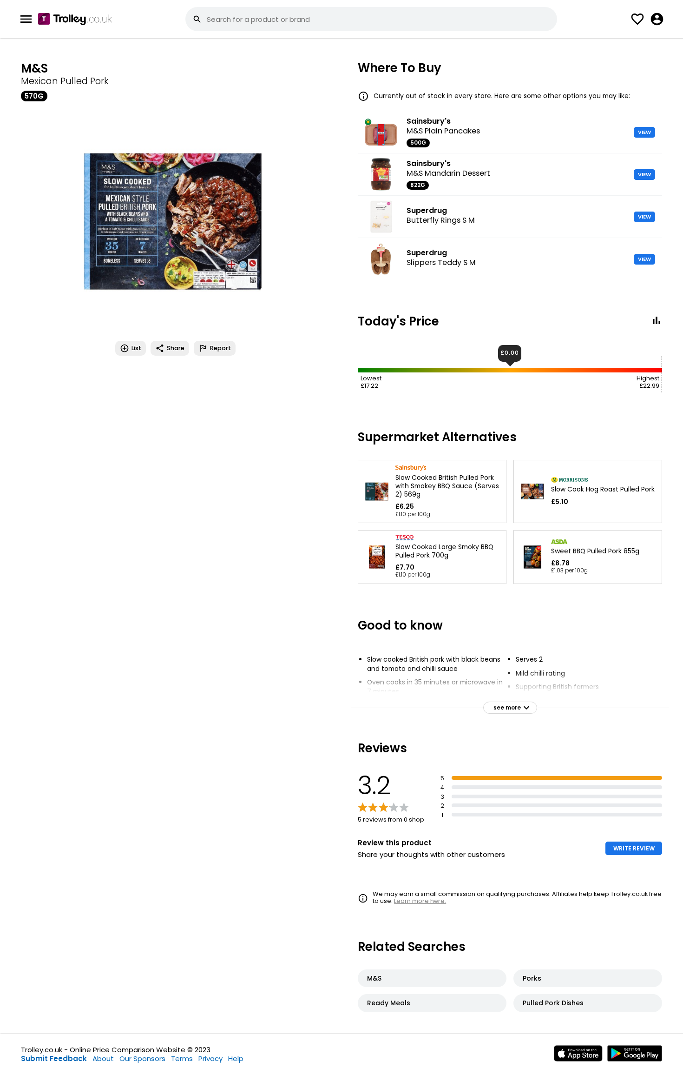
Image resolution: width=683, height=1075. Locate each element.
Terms (182, 1058)
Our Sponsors (142, 1058)
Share (175, 348)
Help (235, 1058)
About (103, 1058)
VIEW (644, 132)
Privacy (210, 1058)
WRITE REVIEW (634, 848)
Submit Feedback (54, 1058)
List (136, 348)
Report (220, 348)
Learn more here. (420, 900)
